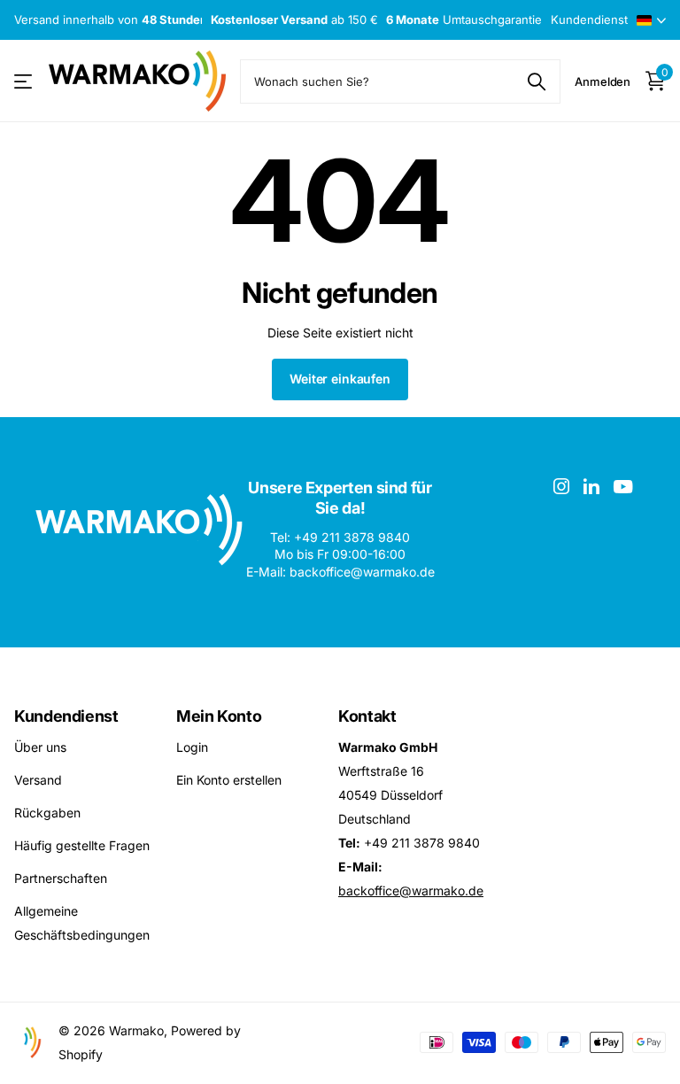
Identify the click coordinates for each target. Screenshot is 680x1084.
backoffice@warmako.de (410, 890)
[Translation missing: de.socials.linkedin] (591, 486)
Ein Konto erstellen (229, 779)
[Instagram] (561, 486)
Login (192, 747)
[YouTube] (623, 486)
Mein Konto (218, 716)
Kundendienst (66, 716)
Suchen (536, 81)
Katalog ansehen (24, 81)
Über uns (40, 747)
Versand (38, 779)
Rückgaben (47, 812)
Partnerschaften (60, 878)
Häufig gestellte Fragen (82, 845)
